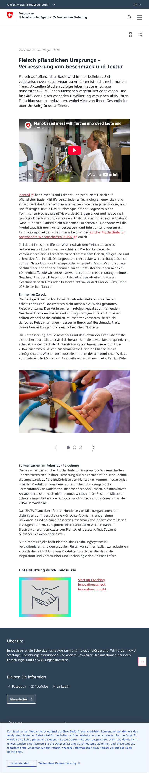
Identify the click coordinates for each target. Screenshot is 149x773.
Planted (24, 195)
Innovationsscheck (92, 584)
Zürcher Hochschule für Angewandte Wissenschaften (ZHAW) (72, 234)
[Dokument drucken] (130, 34)
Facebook (19, 686)
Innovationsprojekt (92, 589)
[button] (68, 447)
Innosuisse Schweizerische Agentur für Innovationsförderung (53, 15)
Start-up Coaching (91, 580)
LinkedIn (63, 686)
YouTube (41, 686)
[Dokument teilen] (139, 34)
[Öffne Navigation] (139, 17)
